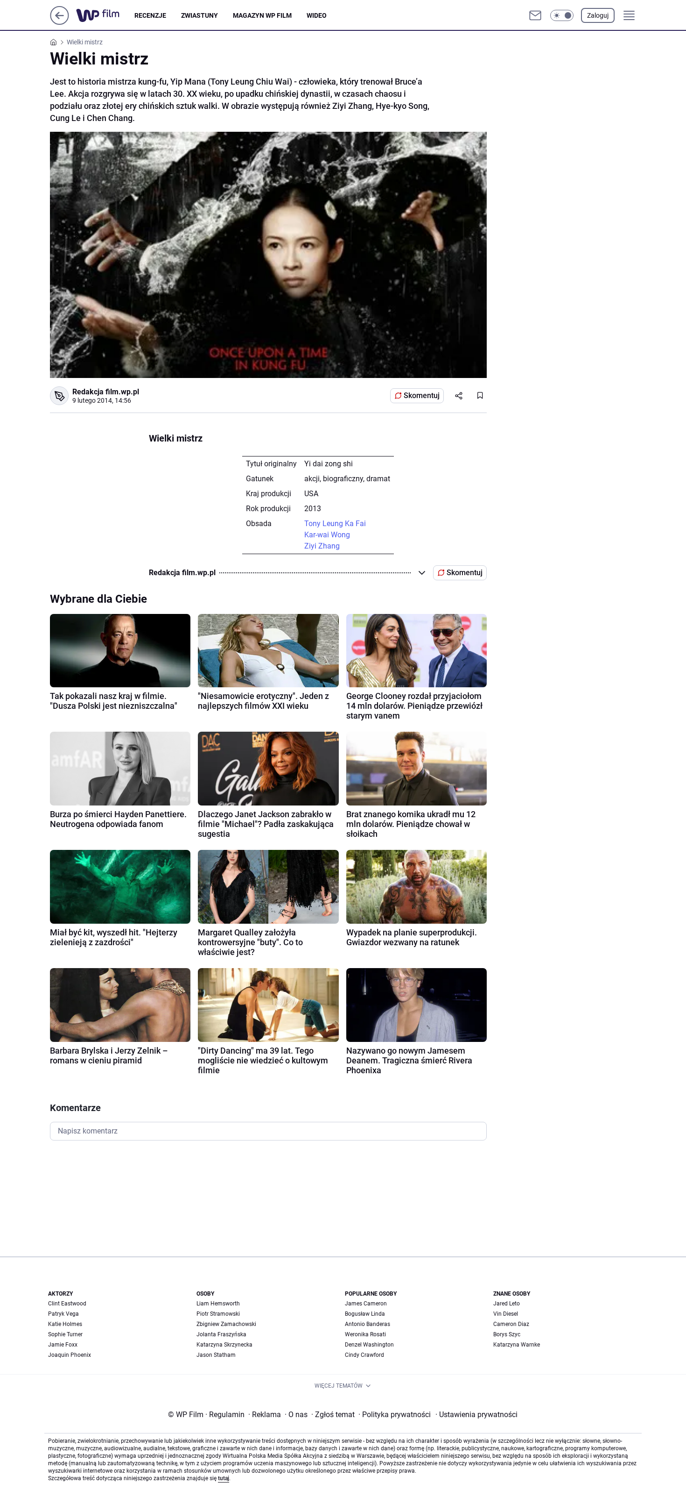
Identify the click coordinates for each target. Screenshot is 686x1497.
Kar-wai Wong (327, 534)
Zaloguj (598, 15)
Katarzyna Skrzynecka (224, 1344)
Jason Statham (216, 1355)
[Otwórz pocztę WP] (535, 15)
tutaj (223, 1478)
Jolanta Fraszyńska (221, 1334)
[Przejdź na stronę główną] (59, 22)
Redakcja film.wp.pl (105, 391)
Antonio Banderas (367, 1324)
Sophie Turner (65, 1334)
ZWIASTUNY (199, 15)
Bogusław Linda (365, 1314)
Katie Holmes (65, 1324)
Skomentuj (422, 395)
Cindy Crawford (364, 1355)
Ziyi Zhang (322, 546)
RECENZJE (150, 15)
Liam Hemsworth (218, 1303)
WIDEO (317, 15)
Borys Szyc (506, 1334)
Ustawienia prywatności (476, 1414)
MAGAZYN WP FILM (262, 15)
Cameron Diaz (511, 1324)
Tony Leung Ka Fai (335, 523)
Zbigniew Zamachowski (226, 1324)
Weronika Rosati (365, 1334)
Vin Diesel (505, 1314)
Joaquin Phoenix (69, 1355)
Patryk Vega (63, 1314)
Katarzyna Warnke (516, 1344)
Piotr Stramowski (218, 1314)
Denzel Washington (369, 1344)
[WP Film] (105, 15)
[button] (562, 15)
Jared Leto (506, 1303)
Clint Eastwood (67, 1303)
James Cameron (366, 1303)
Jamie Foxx (62, 1344)
